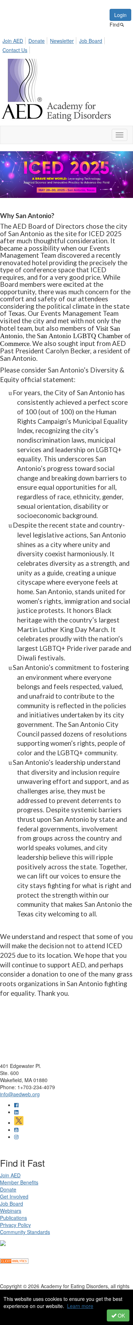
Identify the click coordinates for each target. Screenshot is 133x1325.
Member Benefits (19, 1182)
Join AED (12, 40)
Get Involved (14, 1196)
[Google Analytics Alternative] (14, 1260)
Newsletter (62, 40)
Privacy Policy (15, 1224)
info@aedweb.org (20, 1094)
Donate (36, 40)
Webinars (10, 1210)
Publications (13, 1217)
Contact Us (14, 49)
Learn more (80, 1305)
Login (120, 14)
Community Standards (25, 1231)
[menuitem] (15, 39)
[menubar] (66, 44)
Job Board (90, 40)
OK (120, 1315)
